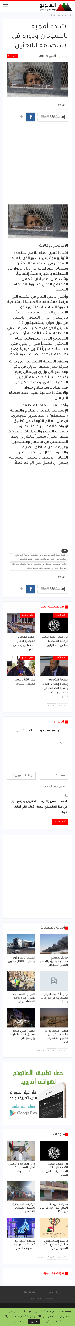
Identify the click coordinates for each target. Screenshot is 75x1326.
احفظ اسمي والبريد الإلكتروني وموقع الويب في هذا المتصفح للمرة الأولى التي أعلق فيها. (38, 807)
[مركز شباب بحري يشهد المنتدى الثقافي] (21, 1191)
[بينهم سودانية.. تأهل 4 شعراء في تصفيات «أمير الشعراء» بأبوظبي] (21, 1227)
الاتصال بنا (30, 1292)
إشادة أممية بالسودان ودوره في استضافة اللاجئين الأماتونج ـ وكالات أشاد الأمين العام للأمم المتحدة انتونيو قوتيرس (40, 557)
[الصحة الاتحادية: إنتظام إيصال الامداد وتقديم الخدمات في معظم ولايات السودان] (54, 666)
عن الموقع (55, 1292)
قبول (34, 1321)
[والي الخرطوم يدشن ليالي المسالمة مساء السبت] (21, 1151)
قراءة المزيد (19, 1321)
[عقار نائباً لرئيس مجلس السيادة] (21, 666)
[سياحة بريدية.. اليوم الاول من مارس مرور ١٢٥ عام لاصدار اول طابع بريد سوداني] (54, 1191)
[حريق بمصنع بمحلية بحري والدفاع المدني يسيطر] (54, 944)
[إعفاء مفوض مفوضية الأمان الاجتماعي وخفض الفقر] (21, 623)
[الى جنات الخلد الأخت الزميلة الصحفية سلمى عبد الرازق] (54, 623)
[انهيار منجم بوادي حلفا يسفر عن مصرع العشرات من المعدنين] (54, 1017)
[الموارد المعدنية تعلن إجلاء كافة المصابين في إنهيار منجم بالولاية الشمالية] (21, 981)
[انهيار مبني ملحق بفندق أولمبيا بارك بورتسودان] (21, 1017)
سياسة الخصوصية (42, 1298)
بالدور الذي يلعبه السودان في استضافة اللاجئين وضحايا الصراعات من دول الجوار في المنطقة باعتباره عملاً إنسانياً (38, 566)
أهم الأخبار (12, 56)
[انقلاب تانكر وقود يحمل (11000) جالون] (21, 944)
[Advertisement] (37, 163)
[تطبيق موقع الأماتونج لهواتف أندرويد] (38, 1093)
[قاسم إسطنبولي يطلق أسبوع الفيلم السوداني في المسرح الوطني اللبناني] (54, 1227)
